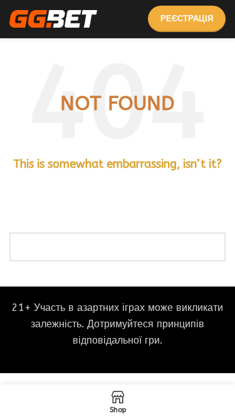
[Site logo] (53, 18)
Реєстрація (186, 18)
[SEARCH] (211, 246)
